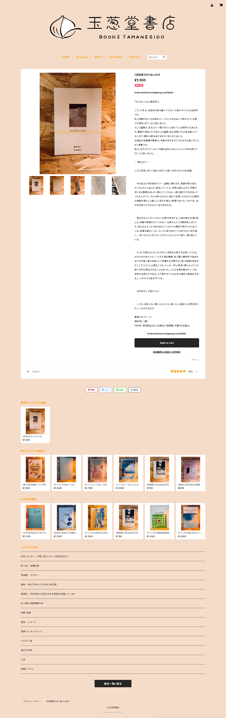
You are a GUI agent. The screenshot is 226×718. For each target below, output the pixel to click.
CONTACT (135, 57)
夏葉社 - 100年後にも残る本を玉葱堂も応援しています (48, 594)
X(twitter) (82, 57)
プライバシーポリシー (32, 701)
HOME (65, 57)
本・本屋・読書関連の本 (32, 603)
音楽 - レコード (28, 622)
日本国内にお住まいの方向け (167, 352)
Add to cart (167, 342)
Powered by (109, 712)
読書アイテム (27, 669)
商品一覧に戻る (113, 683)
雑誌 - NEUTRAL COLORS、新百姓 (39, 584)
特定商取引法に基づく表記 (57, 701)
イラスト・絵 (26, 640)
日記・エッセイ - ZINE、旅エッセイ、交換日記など (44, 556)
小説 (23, 659)
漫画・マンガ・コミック (31, 631)
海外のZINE (27, 650)
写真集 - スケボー (30, 575)
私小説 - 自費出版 (30, 565)
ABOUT (98, 57)
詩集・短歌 (26, 612)
